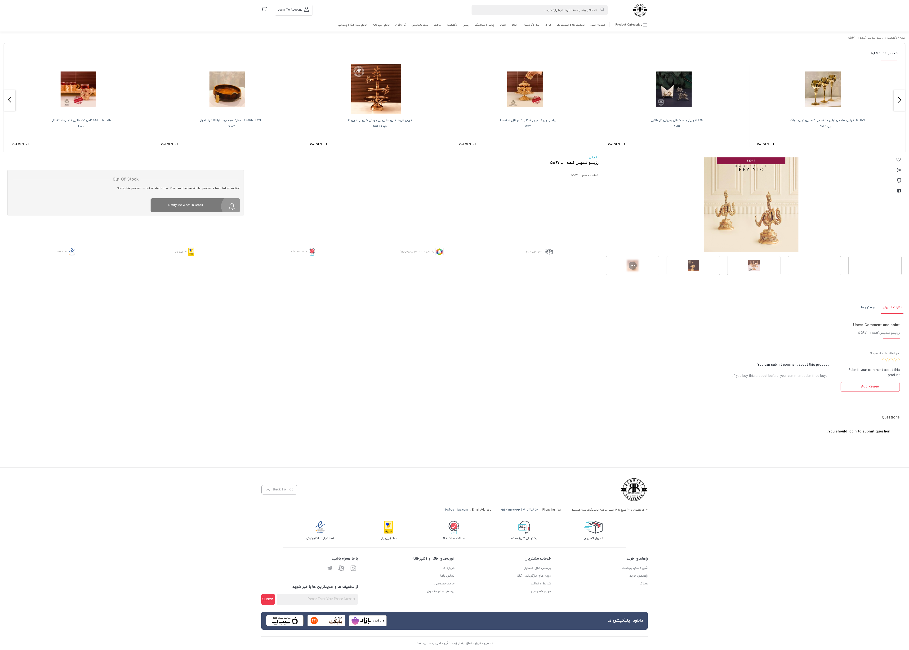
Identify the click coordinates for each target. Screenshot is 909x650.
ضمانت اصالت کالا (298, 251)
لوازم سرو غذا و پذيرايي (352, 25)
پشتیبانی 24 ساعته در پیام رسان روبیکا (416, 251)
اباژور (548, 25)
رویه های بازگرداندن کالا (534, 576)
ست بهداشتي (419, 25)
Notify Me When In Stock (185, 205)
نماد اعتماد (62, 251)
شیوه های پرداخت (635, 568)
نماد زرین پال (181, 251)
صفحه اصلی (597, 25)
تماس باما (447, 576)
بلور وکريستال (530, 25)
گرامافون (400, 25)
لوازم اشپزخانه (381, 25)
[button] (899, 100)
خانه (902, 38)
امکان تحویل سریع (534, 251)
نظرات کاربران (892, 307)
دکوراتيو (452, 25)
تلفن (503, 25)
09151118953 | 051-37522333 (519, 510)
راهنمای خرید (638, 576)
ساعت (437, 25)
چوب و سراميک (485, 25)
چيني (466, 25)
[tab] (892, 307)
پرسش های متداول (537, 568)
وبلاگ (644, 583)
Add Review (870, 386)
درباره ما (448, 568)
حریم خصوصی (541, 591)
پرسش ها (868, 307)
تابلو (514, 25)
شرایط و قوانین (540, 583)
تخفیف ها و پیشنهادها (571, 25)
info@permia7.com (455, 510)
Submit (267, 599)
